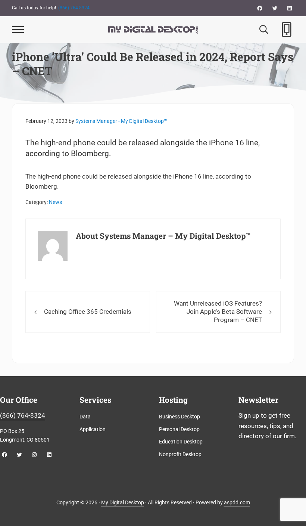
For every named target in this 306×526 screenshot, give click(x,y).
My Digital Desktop (122, 502)
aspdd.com (237, 502)
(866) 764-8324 (74, 7)
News (55, 202)
